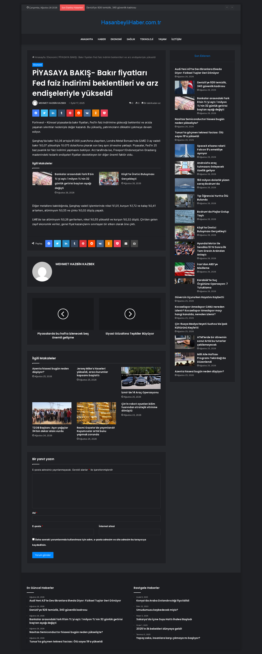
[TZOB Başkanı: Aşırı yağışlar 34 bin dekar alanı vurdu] (51, 413)
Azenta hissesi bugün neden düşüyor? (50, 370)
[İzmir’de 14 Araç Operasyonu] (141, 378)
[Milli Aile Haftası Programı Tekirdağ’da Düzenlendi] (184, 359)
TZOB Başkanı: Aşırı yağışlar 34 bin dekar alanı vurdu (50, 429)
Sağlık (131, 39)
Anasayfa (87, 39)
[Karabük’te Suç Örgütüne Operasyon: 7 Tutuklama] (184, 285)
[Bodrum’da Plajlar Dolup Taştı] (184, 216)
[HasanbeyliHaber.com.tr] (131, 22)
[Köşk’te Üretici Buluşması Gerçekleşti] (109, 178)
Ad (34, 512)
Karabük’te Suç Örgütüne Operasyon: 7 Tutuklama (212, 283)
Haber (102, 39)
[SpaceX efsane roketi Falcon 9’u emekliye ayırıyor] (184, 150)
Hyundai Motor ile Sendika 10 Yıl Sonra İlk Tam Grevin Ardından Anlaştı (211, 249)
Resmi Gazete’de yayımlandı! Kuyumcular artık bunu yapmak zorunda (96, 431)
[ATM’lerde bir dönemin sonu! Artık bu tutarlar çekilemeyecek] (184, 342)
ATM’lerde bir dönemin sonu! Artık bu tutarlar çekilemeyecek (212, 340)
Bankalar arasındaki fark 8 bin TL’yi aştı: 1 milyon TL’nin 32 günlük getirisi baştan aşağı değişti (213, 104)
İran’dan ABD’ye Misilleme (207, 266)
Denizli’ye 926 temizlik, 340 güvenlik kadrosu (212, 84)
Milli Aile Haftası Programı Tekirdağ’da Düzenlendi (211, 358)
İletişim (176, 39)
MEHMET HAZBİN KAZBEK (52, 103)
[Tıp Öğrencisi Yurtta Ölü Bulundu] (184, 200)
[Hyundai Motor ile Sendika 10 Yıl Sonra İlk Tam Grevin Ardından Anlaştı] (184, 248)
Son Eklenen (202, 56)
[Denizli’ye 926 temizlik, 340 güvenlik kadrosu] (184, 87)
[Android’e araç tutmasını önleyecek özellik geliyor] (184, 167)
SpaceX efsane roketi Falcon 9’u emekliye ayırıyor (211, 149)
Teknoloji (146, 39)
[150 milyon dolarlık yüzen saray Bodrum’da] (184, 185)
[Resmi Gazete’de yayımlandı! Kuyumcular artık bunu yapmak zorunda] (96, 413)
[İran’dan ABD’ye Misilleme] (184, 269)
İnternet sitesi (107, 526)
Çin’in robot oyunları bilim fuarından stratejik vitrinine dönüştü (139, 407)
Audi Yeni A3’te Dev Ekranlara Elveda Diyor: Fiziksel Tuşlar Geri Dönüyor (198, 71)
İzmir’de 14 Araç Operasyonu (140, 392)
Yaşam (162, 39)
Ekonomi (116, 39)
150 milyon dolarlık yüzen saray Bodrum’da (213, 182)
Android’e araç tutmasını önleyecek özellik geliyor (210, 166)
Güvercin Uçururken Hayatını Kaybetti (199, 297)
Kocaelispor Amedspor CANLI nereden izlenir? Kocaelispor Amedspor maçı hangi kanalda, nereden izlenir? (199, 310)
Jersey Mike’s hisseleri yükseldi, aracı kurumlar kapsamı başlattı (92, 372)
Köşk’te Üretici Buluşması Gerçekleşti (211, 229)
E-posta (37, 526)
